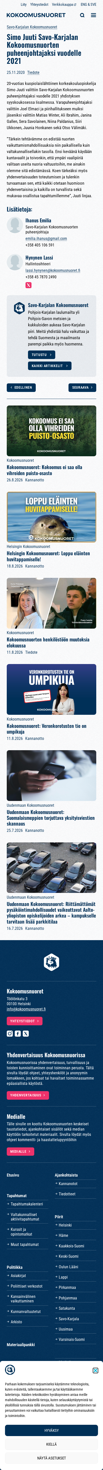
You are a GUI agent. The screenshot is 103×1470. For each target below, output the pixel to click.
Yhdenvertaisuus (25, 1095)
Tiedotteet (67, 1194)
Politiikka (14, 1267)
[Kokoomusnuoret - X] (25, 1033)
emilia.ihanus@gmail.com (46, 238)
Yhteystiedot (39, 4)
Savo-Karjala (69, 1318)
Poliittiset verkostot (26, 1286)
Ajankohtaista (66, 1175)
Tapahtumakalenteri (27, 1204)
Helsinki (65, 1225)
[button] (95, 1370)
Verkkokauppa (62, 4)
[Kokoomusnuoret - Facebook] (17, 1033)
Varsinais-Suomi (72, 1339)
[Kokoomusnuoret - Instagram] (9, 1033)
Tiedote (33, 72)
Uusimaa (66, 1329)
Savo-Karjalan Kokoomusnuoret (32, 27)
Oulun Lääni (68, 1266)
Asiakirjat (18, 1275)
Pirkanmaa (67, 1287)
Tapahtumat (16, 1195)
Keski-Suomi (68, 1256)
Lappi (63, 1277)
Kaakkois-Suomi (71, 1246)
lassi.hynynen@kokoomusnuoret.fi (53, 270)
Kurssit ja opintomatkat (21, 1231)
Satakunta (67, 1308)
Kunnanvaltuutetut (26, 1311)
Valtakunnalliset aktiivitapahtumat (25, 1217)
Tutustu (40, 355)
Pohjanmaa (68, 1298)
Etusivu (13, 1175)
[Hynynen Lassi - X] (28, 285)
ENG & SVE (88, 4)
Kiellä (51, 1444)
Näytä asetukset (51, 1458)
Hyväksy (51, 1430)
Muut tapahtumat (25, 1244)
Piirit (59, 1216)
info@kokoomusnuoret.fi (26, 1009)
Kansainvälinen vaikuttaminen (23, 1298)
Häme (63, 1235)
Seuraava (80, 387)
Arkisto (16, 1322)
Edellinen (23, 387)
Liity (23, 4)
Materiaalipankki (21, 1344)
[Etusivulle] (36, 16)
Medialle (18, 1151)
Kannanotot (68, 1183)
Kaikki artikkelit (48, 366)
